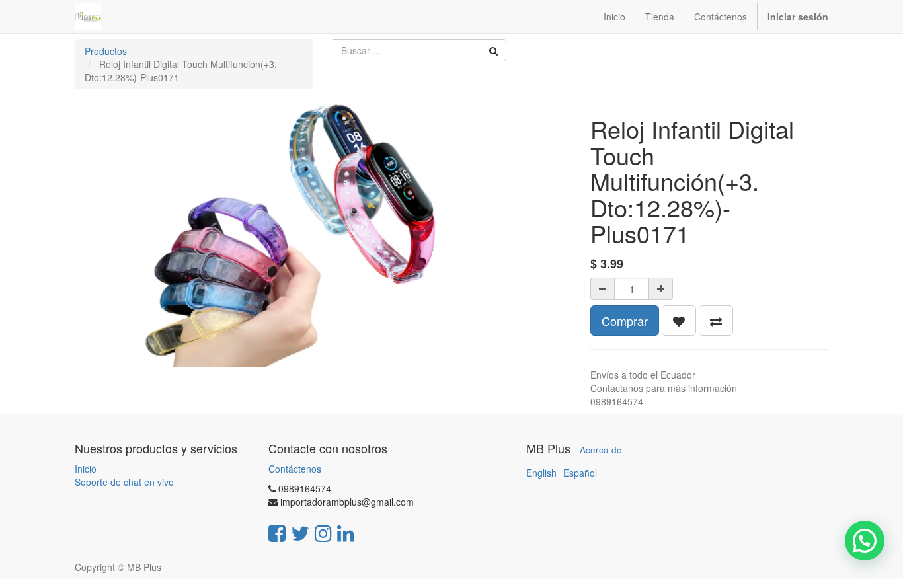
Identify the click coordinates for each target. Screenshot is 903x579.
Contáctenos (294, 468)
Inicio (86, 468)
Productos (106, 51)
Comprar (625, 320)
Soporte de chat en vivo (124, 481)
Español (580, 472)
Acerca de (601, 450)
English (541, 472)
